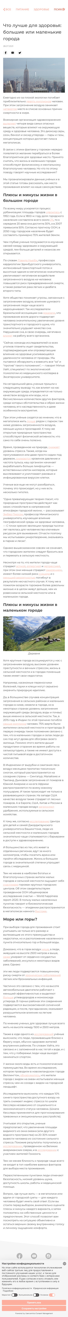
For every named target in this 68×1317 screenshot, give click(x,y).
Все (8, 9)
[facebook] (6, 52)
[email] (13, 52)
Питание (22, 9)
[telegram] (21, 52)
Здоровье (41, 9)
